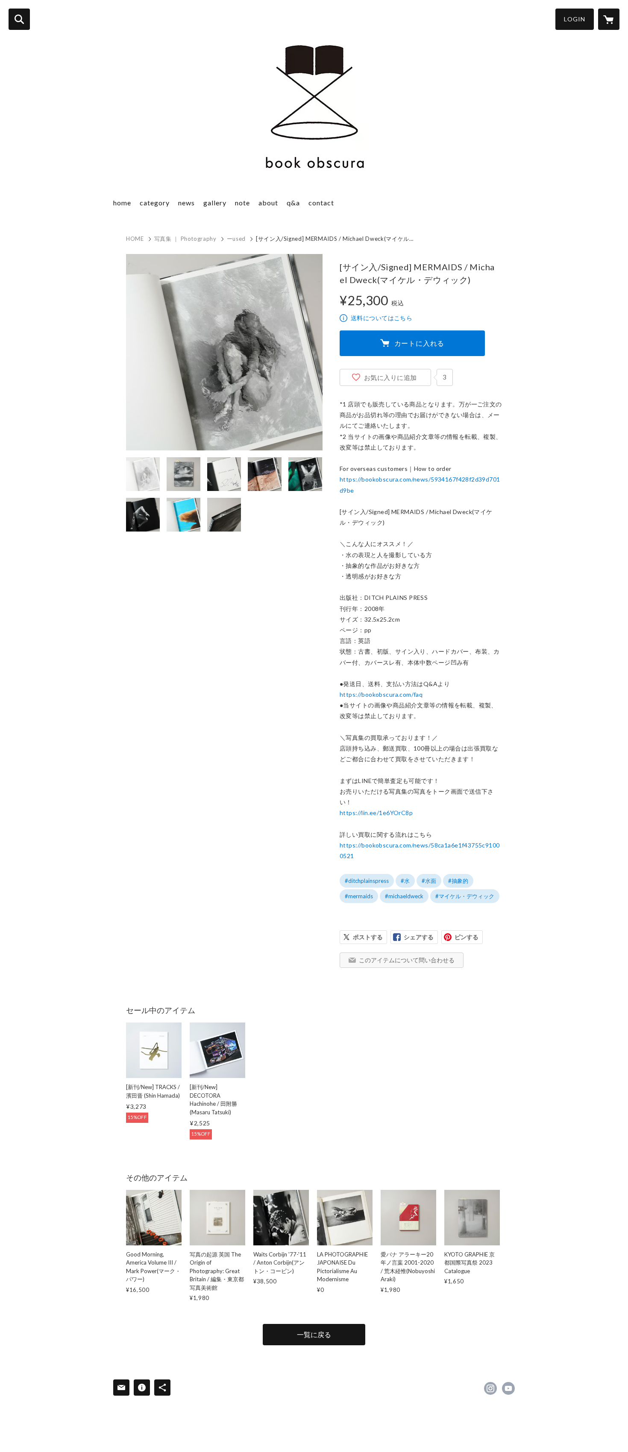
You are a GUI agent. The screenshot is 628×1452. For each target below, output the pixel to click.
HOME (135, 238)
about (268, 203)
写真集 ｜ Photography (185, 238)
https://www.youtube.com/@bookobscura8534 (508, 1388)
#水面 (429, 880)
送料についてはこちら (381, 317)
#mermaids (359, 896)
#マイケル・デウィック (464, 896)
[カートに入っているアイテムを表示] (608, 19)
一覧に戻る (314, 1334)
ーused (236, 238)
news (186, 203)
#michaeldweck (404, 896)
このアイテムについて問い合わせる (407, 960)
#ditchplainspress (367, 880)
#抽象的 (458, 880)
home (122, 203)
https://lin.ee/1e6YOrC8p (376, 812)
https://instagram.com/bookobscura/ (490, 1388)
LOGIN (574, 19)
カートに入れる (419, 343)
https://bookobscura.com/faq (381, 694)
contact (321, 203)
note (242, 203)
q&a (293, 203)
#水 (405, 880)
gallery (214, 203)
